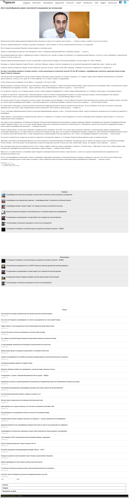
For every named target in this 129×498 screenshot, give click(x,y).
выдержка (10, 165)
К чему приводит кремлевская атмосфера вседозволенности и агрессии (25, 344)
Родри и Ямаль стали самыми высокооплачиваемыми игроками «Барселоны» (27, 326)
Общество (59, 3)
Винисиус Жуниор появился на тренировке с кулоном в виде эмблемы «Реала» (28, 369)
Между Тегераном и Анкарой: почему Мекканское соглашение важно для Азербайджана (36, 211)
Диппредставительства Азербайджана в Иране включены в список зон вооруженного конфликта (34, 425)
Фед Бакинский (3, 162)
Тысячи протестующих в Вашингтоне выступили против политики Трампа (26, 313)
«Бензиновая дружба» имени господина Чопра (16, 363)
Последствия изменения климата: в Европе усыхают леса (21, 394)
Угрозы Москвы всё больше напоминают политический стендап (23, 332)
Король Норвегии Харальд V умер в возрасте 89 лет (18, 443)
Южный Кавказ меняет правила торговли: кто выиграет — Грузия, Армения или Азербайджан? (33, 419)
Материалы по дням (9, 491)
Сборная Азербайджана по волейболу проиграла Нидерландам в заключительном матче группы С (34, 357)
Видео (103, 3)
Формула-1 (88, 3)
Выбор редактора (7, 164)
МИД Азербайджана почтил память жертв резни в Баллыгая (21, 462)
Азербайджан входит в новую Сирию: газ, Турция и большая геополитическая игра (34, 206)
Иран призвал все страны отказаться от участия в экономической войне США (27, 406)
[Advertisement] (45, 178)
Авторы (5, 485)
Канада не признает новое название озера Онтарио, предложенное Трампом (27, 456)
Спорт (78, 3)
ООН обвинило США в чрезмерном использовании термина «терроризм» (25, 437)
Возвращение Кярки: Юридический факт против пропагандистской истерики (32, 277)
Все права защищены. (12, 495)
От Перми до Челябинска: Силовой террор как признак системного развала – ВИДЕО (35, 228)
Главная (26, 3)
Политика (36, 3)
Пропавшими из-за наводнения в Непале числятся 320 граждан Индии (25, 412)
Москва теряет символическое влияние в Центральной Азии (22, 400)
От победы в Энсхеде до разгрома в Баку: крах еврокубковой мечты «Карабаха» (27, 468)
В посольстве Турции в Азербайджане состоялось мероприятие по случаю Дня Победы (30, 320)
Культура (70, 3)
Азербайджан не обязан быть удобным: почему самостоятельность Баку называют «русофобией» (39, 194)
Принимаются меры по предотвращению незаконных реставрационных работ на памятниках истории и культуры (40, 381)
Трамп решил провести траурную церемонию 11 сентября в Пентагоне (25, 351)
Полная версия (19, 495)
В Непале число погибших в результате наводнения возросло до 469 (24, 474)
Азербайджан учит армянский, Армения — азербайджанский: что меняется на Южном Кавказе (38, 200)
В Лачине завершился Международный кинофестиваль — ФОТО (23, 449)
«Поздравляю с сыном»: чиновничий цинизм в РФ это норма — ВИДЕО (25, 375)
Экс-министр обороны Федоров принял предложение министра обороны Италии (28, 338)
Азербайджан (5, 165)
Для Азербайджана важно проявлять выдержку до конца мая (31, 8)
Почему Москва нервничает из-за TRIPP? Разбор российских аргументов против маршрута (37, 265)
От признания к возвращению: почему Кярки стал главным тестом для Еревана (33, 217)
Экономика (48, 3)
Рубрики (5, 488)
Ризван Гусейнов (16, 165)
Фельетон (112, 3)
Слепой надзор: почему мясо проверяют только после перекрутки (29, 223)
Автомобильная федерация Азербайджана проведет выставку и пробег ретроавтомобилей (32, 388)
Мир (96, 3)
